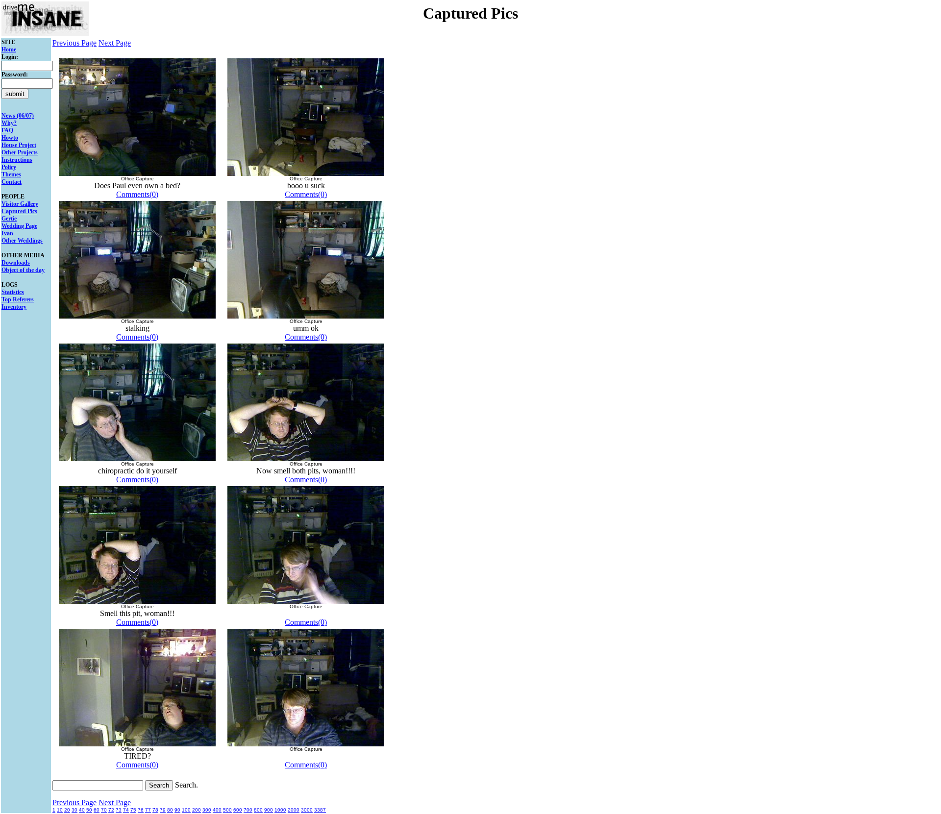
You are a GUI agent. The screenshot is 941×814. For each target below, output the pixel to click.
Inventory (13, 306)
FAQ (7, 130)
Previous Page (74, 43)
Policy (8, 167)
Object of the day (23, 270)
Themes (11, 174)
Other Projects (19, 152)
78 (155, 810)
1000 (280, 810)
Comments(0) (137, 194)
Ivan (7, 233)
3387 (320, 810)
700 (248, 810)
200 (196, 810)
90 (177, 810)
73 (119, 810)
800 (258, 810)
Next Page (115, 43)
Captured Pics (19, 211)
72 (111, 810)
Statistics (12, 292)
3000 (307, 810)
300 (206, 810)
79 (163, 810)
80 (170, 810)
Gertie (9, 218)
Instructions (16, 159)
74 (126, 810)
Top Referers (17, 299)
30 (74, 810)
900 (268, 810)
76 (141, 810)
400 (217, 810)
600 (237, 810)
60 (96, 810)
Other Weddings (22, 240)
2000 (293, 810)
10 (60, 810)
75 (133, 810)
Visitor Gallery (19, 203)
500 (227, 810)
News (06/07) (17, 115)
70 (104, 810)
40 (82, 810)
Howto (9, 137)
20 (67, 810)
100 (186, 810)
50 (89, 810)
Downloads (15, 262)
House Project (18, 145)
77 (148, 810)
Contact (11, 181)
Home (8, 49)
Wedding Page (19, 225)
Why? (9, 123)
